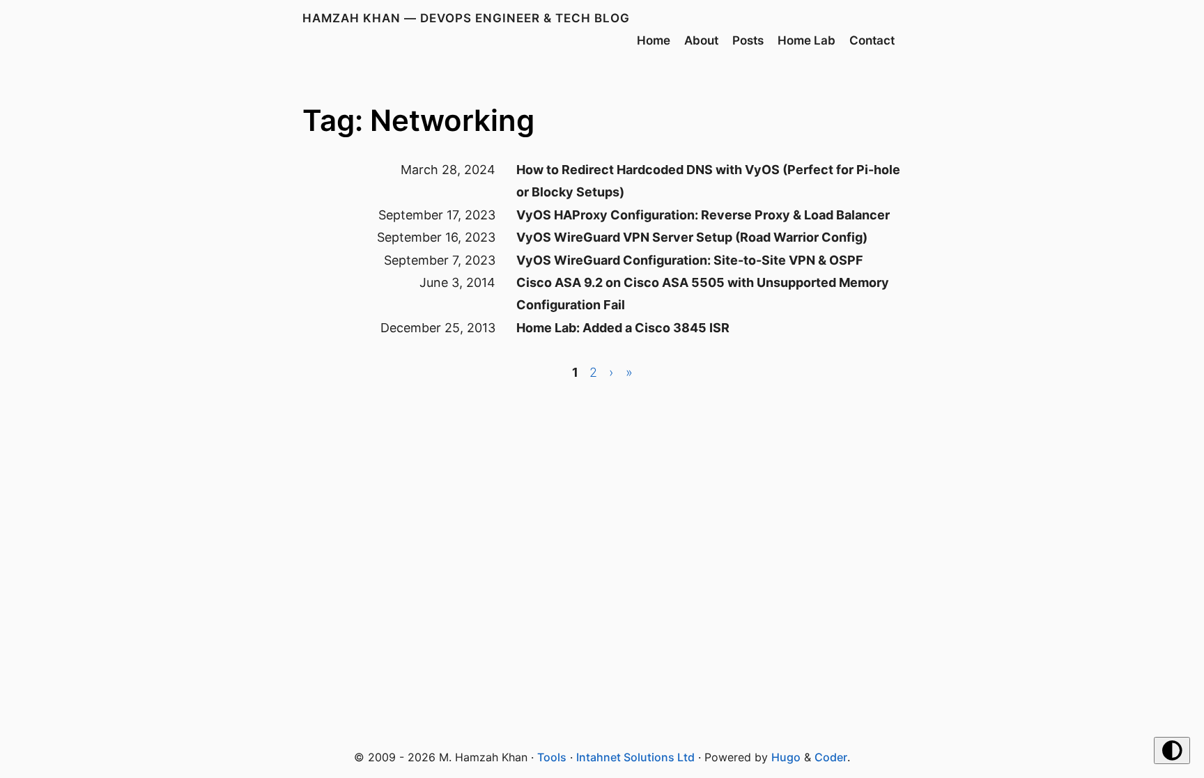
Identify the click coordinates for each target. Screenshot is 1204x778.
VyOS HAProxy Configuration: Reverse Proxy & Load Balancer (703, 215)
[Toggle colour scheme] (1172, 750)
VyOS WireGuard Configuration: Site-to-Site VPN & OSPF (689, 260)
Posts (748, 40)
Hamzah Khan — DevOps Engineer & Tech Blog (466, 18)
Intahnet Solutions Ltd (635, 757)
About (701, 40)
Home (653, 40)
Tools (551, 757)
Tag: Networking (418, 120)
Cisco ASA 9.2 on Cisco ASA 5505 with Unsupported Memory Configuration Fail (702, 293)
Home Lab (806, 40)
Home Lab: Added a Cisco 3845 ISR (623, 327)
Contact (872, 40)
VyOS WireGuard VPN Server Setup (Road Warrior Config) (691, 237)
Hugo (786, 757)
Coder (831, 757)
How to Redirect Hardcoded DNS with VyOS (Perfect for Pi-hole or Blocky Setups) (708, 180)
